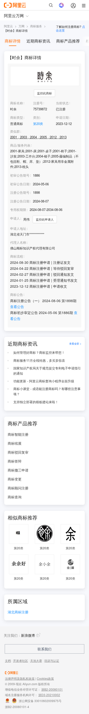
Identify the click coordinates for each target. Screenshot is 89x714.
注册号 (38, 103)
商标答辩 (15, 461)
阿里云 (8, 26)
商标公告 (16, 294)
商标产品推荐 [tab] (68, 41)
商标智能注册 (18, 434)
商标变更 (15, 478)
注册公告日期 (19, 201)
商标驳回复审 (18, 452)
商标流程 (16, 256)
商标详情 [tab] (13, 41)
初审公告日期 (19, 184)
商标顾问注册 (18, 487)
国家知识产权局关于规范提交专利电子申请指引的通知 (47, 371)
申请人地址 (18, 228)
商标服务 (36, 26)
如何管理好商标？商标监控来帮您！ (39, 352)
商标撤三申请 (18, 470)
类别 (36, 117)
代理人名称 (18, 242)
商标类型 (16, 117)
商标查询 (15, 496)
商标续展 (15, 443)
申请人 (15, 218)
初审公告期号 (19, 175)
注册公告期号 (19, 192)
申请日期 (62, 117)
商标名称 (16, 103)
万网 (21, 26)
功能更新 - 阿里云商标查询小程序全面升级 (43, 381)
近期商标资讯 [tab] (38, 41)
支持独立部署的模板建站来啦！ (35, 401)
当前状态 (62, 103)
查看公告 (17, 306)
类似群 (15, 131)
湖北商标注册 (18, 612)
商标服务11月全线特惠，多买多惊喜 (39, 360)
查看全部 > (75, 343)
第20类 (38, 123)
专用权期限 (18, 209)
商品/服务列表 (20, 145)
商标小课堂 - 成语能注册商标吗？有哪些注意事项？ (47, 391)
